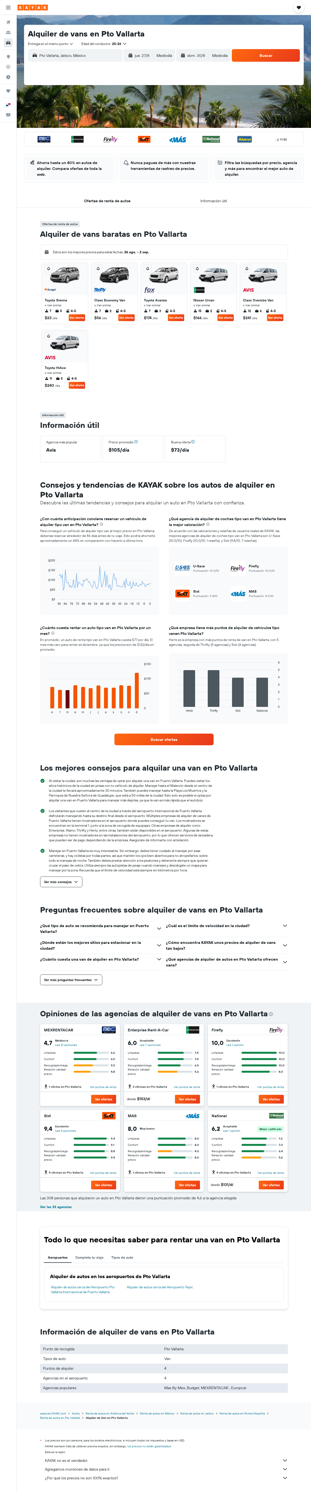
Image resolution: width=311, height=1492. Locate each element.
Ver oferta (77, 317)
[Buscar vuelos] (8, 22)
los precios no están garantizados (149, 1446)
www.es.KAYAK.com (53, 1413)
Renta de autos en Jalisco (197, 1413)
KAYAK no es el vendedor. (66, 1460)
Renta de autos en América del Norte (110, 1413)
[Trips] (8, 91)
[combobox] (51, 43)
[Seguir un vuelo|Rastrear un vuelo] (8, 67)
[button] (8, 7)
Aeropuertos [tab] (58, 1257)
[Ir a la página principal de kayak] (32, 7)
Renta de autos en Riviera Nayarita (242, 1413)
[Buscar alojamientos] (8, 32)
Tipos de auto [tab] (122, 1257)
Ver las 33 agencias (56, 1207)
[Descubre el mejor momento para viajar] (8, 77)
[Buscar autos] (8, 43)
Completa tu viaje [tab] (89, 1257)
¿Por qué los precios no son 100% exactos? (81, 1477)
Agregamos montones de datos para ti (77, 1469)
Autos (76, 1413)
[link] (164, 739)
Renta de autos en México (157, 1413)
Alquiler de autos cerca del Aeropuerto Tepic (160, 1287)
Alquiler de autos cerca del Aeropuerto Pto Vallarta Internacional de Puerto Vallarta (83, 1289)
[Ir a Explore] (8, 56)
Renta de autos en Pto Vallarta (60, 1418)
